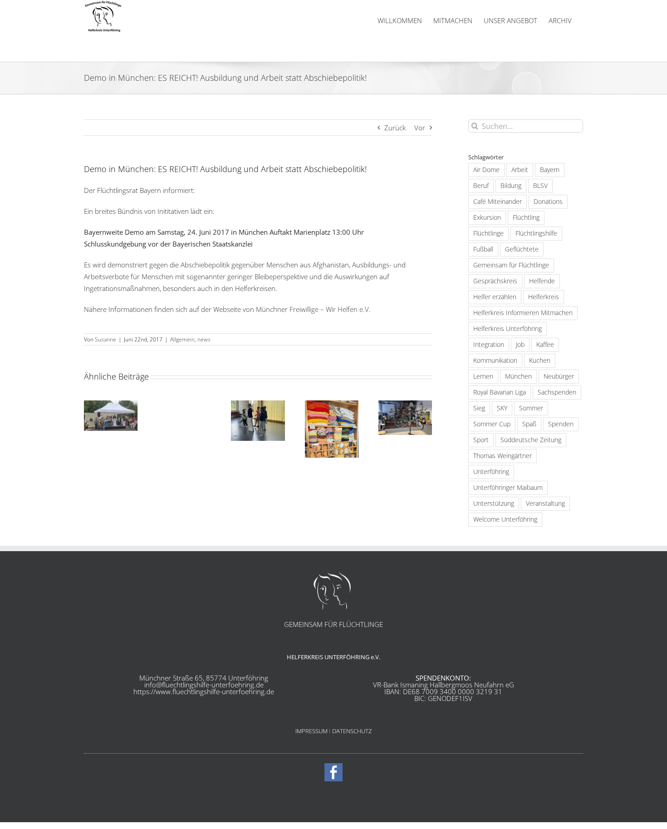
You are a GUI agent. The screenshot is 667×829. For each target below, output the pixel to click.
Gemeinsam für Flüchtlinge (511, 265)
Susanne (105, 339)
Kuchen (539, 360)
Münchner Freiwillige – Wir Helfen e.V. (313, 309)
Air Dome (486, 170)
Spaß (529, 424)
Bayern (549, 170)
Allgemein (182, 339)
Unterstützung (493, 503)
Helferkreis (543, 297)
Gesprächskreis (495, 281)
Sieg (479, 408)
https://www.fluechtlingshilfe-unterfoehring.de (203, 691)
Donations (548, 201)
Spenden (561, 424)
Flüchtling (526, 217)
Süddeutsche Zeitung (530, 440)
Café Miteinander (497, 201)
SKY (502, 408)
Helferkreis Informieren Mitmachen (523, 313)
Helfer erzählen (494, 297)
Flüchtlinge (488, 233)
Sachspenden (557, 392)
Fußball (483, 249)
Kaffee (545, 344)
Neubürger (559, 376)
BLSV (540, 186)
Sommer (531, 408)
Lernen (483, 376)
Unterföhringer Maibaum (508, 488)
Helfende (542, 281)
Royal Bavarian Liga (499, 392)
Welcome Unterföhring (505, 519)
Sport (481, 440)
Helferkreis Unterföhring (507, 329)
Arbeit (519, 170)
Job (520, 344)
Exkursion (487, 217)
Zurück (395, 127)
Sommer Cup (491, 424)
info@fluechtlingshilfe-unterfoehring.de (204, 684)
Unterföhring (491, 472)
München (518, 376)
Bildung (510, 186)
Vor (419, 127)
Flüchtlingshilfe (536, 233)
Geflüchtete (522, 249)
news (204, 339)
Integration (488, 344)
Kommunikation (495, 360)
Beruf (481, 186)
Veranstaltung (545, 503)
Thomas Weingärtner (502, 456)
